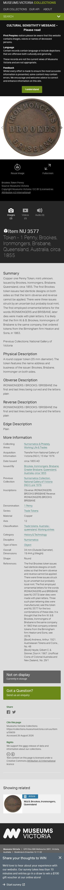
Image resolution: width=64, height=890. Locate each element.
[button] (32, 16)
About (47, 9)
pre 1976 (37, 485)
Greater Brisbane (33, 470)
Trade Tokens (31, 511)
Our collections (15, 9)
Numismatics (31, 540)
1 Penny (28, 506)
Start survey (14, 884)
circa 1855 (40, 473)
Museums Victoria (29, 2)
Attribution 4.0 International (16, 192)
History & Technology (35, 535)
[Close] (60, 858)
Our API (34, 9)
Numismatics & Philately (37, 444)
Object (27, 545)
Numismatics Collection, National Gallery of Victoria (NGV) (38, 481)
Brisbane (54, 466)
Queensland (49, 470)
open (25, 746)
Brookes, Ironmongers (36, 466)
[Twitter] (14, 712)
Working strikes (46, 529)
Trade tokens (31, 526)
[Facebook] (9, 712)
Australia (29, 473)
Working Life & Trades (35, 447)
